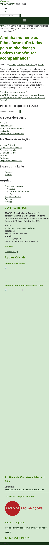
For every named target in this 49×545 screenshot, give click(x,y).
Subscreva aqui (11, 251)
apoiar (41, 64)
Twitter (8, 174)
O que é (3, 123)
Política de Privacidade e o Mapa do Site (25, 489)
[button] (24, 21)
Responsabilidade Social (11, 160)
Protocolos (4, 158)
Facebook (9, 172)
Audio (12, 188)
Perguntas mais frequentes (12, 133)
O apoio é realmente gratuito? (14, 92)
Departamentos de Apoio (11, 147)
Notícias (8, 201)
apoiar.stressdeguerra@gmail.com (20, 228)
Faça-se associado (8, 150)
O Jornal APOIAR (7, 145)
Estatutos (4, 155)
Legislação (4, 131)
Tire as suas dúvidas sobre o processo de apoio (26, 527)
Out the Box (14, 543)
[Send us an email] (6, 8)
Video (12, 194)
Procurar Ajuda (6, 125)
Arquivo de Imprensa (14, 186)
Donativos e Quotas (8, 152)
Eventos (8, 199)
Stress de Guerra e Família (12, 128)
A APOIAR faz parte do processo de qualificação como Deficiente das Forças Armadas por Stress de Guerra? (22, 97)
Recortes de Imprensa (19, 191)
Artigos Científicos (13, 196)
